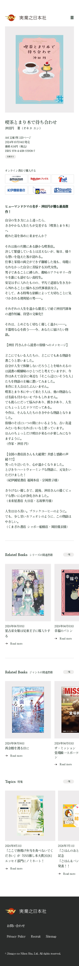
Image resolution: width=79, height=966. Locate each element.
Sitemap (51, 936)
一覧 (68, 554)
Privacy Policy (16, 936)
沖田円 (9, 128)
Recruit (36, 936)
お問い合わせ (16, 925)
